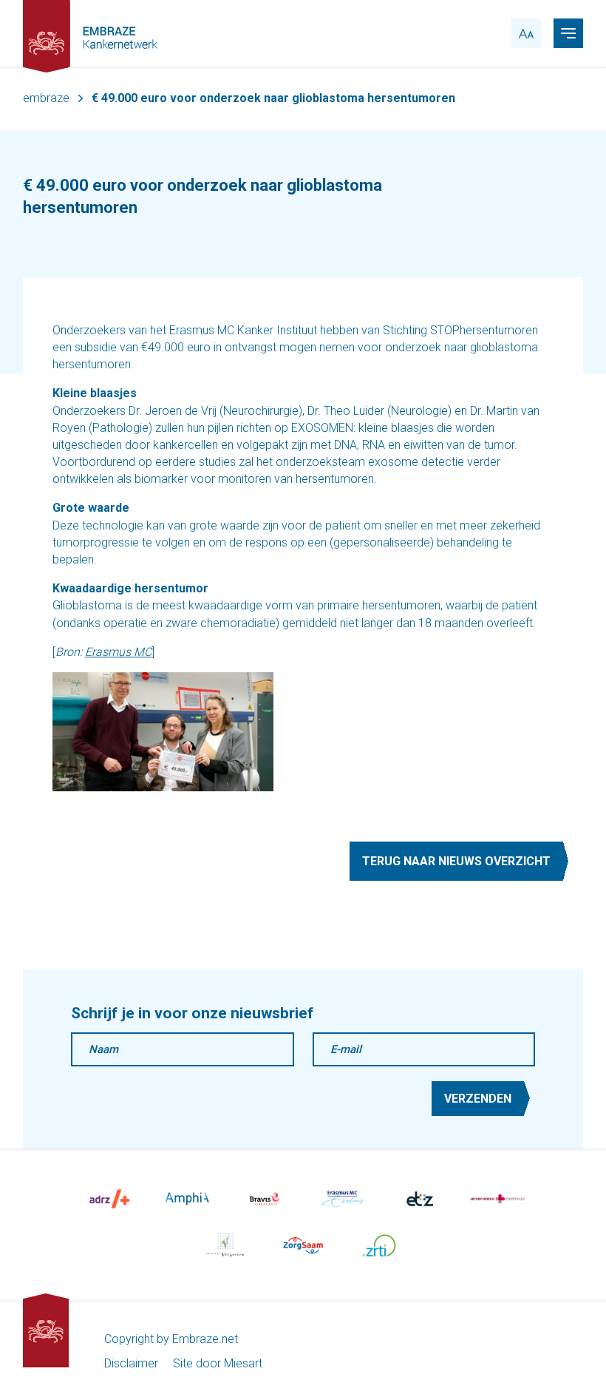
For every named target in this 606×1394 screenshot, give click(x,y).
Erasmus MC (118, 652)
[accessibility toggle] (526, 33)
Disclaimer (131, 1363)
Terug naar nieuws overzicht (456, 861)
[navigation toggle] (568, 33)
